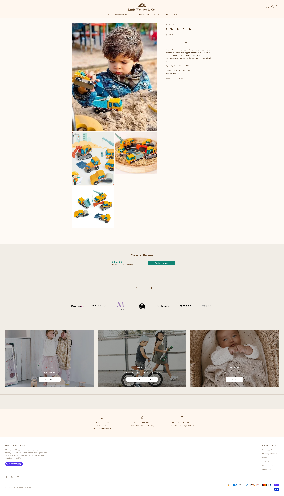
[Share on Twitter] (176, 78)
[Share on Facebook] (173, 78)
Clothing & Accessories (140, 14)
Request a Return (269, 450)
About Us (266, 461)
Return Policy (267, 465)
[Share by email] (182, 78)
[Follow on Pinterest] (18, 477)
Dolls (167, 14)
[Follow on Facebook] (6, 477)
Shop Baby (234, 379)
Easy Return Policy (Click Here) (142, 426)
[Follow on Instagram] (12, 477)
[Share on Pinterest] (179, 78)
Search (265, 458)
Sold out (189, 42)
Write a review (161, 263)
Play (175, 14)
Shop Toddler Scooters (142, 379)
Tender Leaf (170, 25)
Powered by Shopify (33, 487)
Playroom (157, 14)
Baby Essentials (121, 14)
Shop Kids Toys (49, 379)
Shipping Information (270, 454)
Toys (108, 14)
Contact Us (266, 469)
